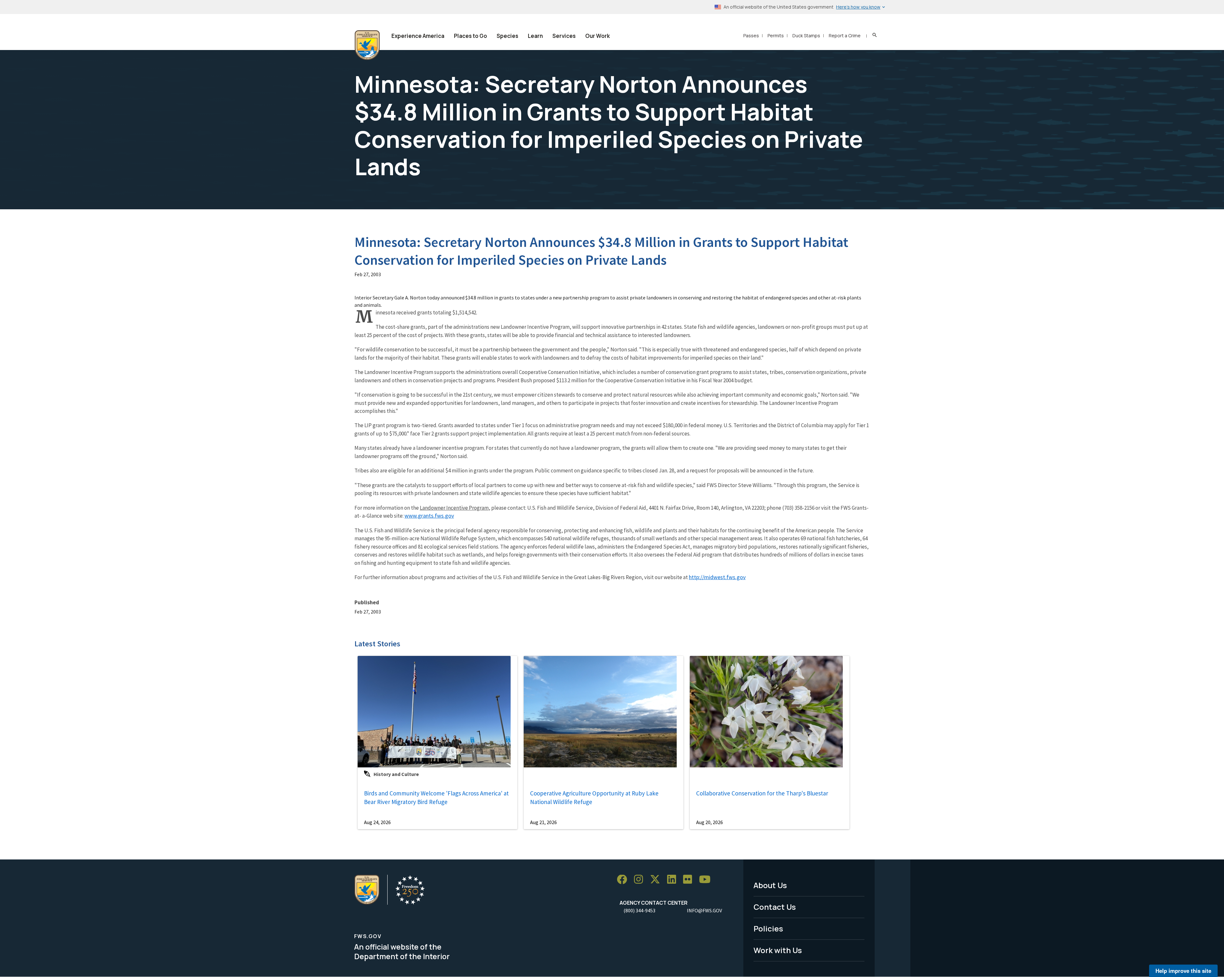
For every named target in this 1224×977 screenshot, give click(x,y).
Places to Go (470, 36)
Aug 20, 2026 (709, 822)
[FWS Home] (367, 45)
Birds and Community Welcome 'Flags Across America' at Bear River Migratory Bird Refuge (436, 797)
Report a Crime (845, 35)
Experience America (417, 36)
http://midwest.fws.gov (717, 577)
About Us (770, 885)
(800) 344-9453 (639, 910)
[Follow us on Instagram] (640, 880)
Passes (751, 35)
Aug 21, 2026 (543, 822)
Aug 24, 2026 (377, 822)
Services (564, 36)
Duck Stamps (806, 35)
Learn (535, 36)
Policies (768, 928)
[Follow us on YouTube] (707, 880)
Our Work (597, 36)
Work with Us (778, 950)
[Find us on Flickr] (689, 880)
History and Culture (396, 774)
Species (507, 36)
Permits (776, 35)
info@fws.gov (704, 910)
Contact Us (775, 907)
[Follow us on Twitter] (657, 880)
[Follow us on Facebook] (624, 880)
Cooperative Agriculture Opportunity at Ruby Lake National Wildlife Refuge (594, 797)
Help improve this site (1183, 970)
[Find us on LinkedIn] (674, 880)
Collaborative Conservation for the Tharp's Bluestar (762, 793)
